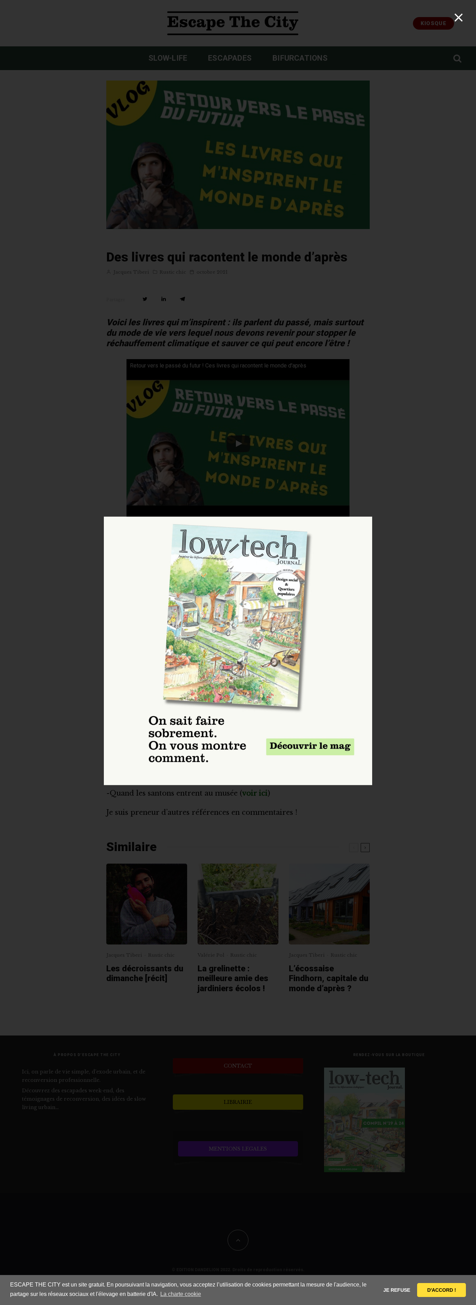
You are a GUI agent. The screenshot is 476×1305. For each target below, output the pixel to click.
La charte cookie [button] (180, 1294)
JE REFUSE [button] (396, 1290)
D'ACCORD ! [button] (441, 1290)
